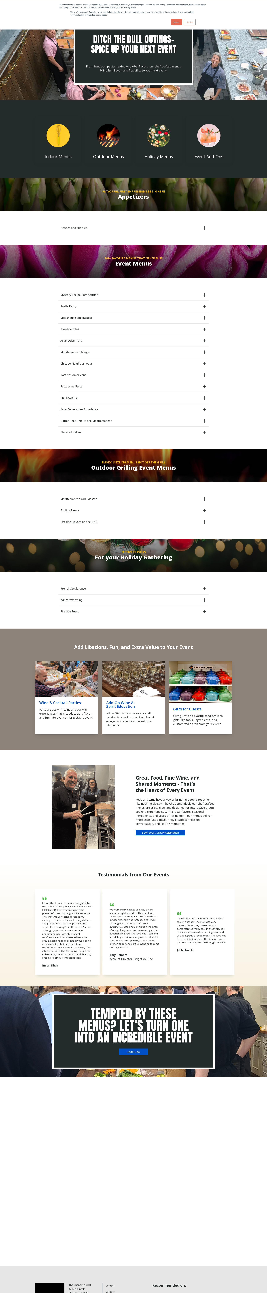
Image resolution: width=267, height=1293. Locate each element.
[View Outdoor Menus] (108, 139)
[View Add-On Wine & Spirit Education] (133, 698)
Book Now (133, 1052)
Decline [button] (189, 22)
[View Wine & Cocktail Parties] (66, 698)
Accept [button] (176, 22)
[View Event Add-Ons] (209, 139)
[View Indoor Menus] (58, 139)
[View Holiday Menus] (159, 139)
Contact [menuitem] (110, 1285)
